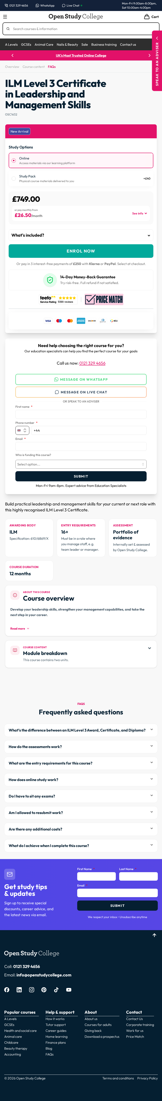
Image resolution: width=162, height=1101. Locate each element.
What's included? (27, 235)
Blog (49, 1048)
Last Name (127, 869)
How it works (55, 1019)
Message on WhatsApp (84, 379)
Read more (17, 628)
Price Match (135, 1036)
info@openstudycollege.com (43, 974)
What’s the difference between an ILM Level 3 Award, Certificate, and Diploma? (77, 730)
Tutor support (56, 1025)
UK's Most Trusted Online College (81, 55)
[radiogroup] (81, 169)
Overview (12, 67)
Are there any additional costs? (35, 829)
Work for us (134, 1030)
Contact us (128, 44)
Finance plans (56, 1042)
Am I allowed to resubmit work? (36, 812)
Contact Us (134, 1019)
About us (91, 1019)
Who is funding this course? (33, 455)
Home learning (57, 1036)
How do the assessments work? (35, 746)
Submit (81, 476)
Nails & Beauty (67, 44)
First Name (86, 869)
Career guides (56, 1030)
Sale (84, 44)
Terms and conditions (118, 1078)
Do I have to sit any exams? (32, 796)
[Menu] (5, 16)
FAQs (51, 67)
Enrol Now (81, 251)
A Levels (11, 44)
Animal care (13, 1036)
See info (137, 213)
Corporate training (140, 1025)
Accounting (12, 1054)
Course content (34, 67)
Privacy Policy (147, 1078)
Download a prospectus (102, 1036)
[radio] (14, 160)
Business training (104, 44)
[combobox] (81, 464)
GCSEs (26, 44)
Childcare (11, 1042)
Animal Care (44, 44)
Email (20, 439)
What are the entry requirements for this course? (50, 763)
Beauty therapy (15, 1048)
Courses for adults (98, 1025)
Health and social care (20, 1030)
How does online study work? (33, 779)
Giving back (93, 1030)
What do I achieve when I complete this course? (49, 845)
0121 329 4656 (92, 363)
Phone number (26, 423)
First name (23, 407)
